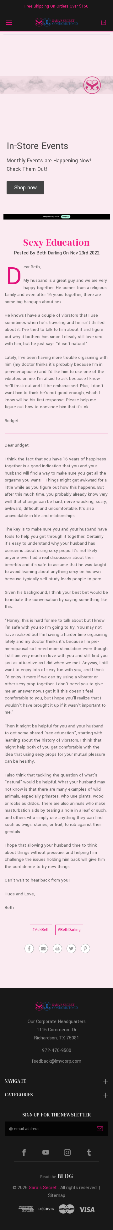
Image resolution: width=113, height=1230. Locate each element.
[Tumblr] (89, 1152)
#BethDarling (69, 929)
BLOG (65, 1176)
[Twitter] (71, 948)
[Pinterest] (85, 948)
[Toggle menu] (8, 22)
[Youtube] (45, 1152)
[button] (25, 187)
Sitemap (56, 1195)
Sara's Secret (43, 1187)
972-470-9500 (56, 1050)
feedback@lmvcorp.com (56, 1061)
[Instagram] (67, 1152)
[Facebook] (29, 948)
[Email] (43, 948)
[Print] (57, 948)
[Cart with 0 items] (104, 22)
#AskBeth (41, 929)
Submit (100, 1129)
